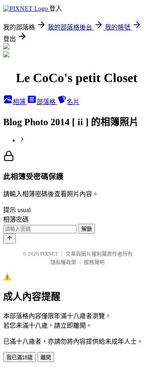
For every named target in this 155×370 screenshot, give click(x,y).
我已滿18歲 (19, 357)
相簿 (20, 101)
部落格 (47, 101)
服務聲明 (94, 262)
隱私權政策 (63, 262)
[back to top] (9, 239)
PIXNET (49, 254)
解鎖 (86, 229)
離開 (46, 357)
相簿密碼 (16, 219)
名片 (73, 101)
